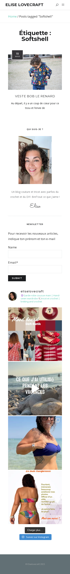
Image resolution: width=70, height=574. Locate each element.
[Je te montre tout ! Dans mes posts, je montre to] (35, 497)
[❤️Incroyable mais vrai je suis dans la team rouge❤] (35, 334)
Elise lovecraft (24, 4)
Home (12, 16)
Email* (13, 262)
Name (12, 247)
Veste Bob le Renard (35, 96)
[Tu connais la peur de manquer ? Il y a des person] (35, 388)
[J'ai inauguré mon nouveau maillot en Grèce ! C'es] (35, 443)
